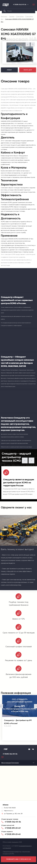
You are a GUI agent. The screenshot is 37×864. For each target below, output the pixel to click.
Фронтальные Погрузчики (10, 763)
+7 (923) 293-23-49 (13, 828)
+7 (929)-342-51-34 (19, 4)
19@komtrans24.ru (8, 810)
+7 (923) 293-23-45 (12, 834)
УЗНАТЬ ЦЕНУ (27, 70)
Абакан (28, 4)
